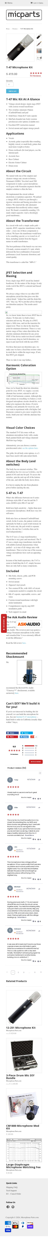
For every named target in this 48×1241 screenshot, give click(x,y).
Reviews (3, 623)
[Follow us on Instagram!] (13, 1207)
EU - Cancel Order (13, 1193)
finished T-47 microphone (26, 717)
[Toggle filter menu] (40, 773)
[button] (34, 799)
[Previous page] (7, 972)
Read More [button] (29, 835)
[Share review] (39, 779)
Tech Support (11, 1190)
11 (34, 972)
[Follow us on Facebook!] (8, 1207)
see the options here (30, 448)
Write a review (36, 762)
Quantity (9, 80)
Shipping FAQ (11, 1187)
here (24, 643)
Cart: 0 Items (38, 3)
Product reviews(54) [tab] (17, 768)
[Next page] (41, 972)
